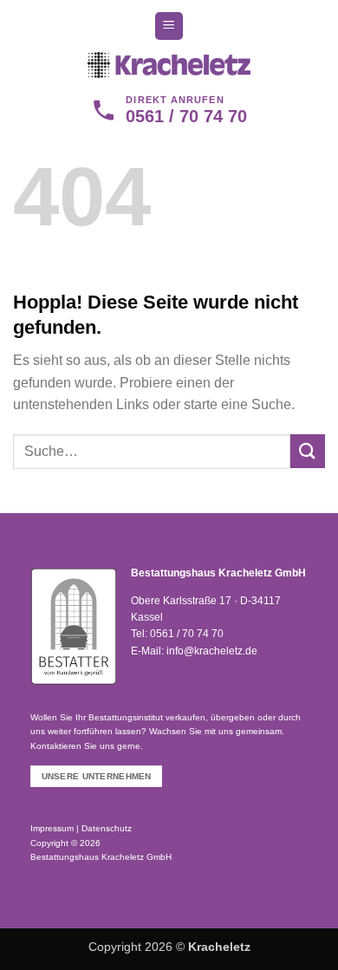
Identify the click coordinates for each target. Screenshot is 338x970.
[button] (169, 26)
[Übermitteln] (307, 451)
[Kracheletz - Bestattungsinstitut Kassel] (169, 65)
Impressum (52, 828)
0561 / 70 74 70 (187, 634)
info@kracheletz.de (211, 651)
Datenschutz (106, 828)
